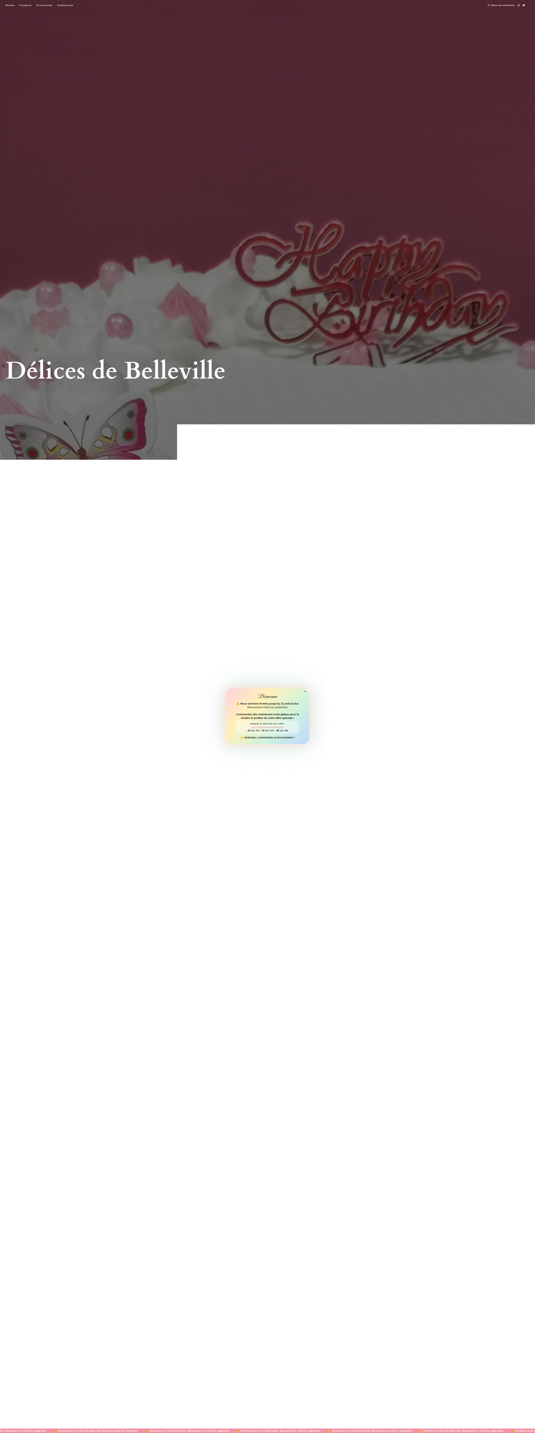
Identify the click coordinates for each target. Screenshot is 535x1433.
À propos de (25, 5)
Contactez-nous (65, 5)
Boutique (10, 5)
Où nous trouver (44, 5)
